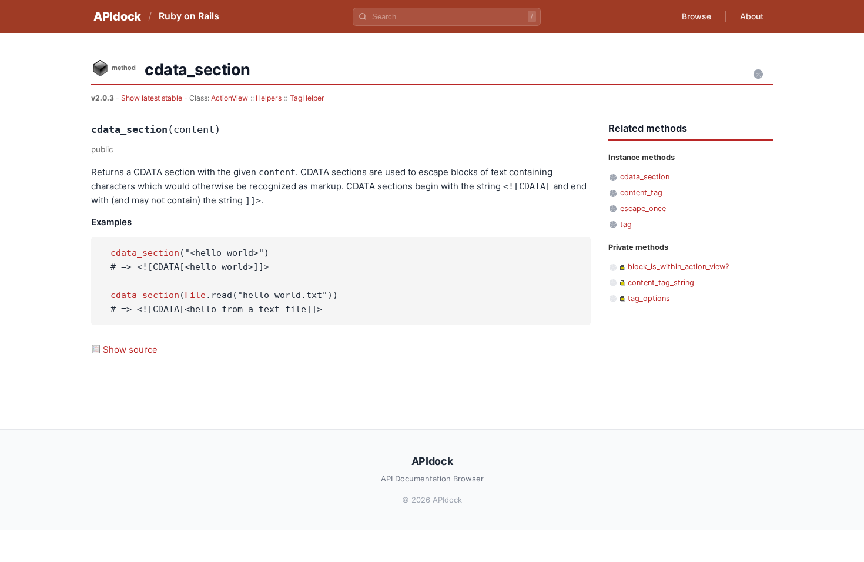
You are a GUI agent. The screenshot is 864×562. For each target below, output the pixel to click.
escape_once (643, 208)
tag (626, 224)
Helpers (269, 97)
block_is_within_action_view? (678, 266)
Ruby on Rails (189, 16)
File (195, 295)
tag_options (649, 298)
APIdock (117, 16)
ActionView (229, 97)
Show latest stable (152, 97)
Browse (696, 16)
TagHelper (307, 97)
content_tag (641, 192)
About (751, 16)
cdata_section (144, 252)
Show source (130, 349)
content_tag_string (661, 282)
